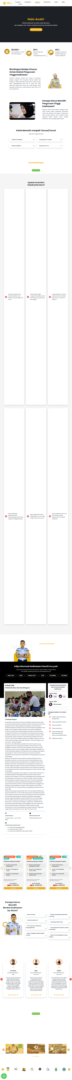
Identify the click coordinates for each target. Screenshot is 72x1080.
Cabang (37, 2)
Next (71, 868)
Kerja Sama (47, 2)
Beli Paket (13, 888)
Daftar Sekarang (36, 29)
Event (20, 4)
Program (17, 2)
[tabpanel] (13, 978)
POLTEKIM (53, 675)
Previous (2, 979)
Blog (63, 2)
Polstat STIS (32, 675)
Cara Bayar (27, 2)
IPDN (20, 675)
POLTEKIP (64, 675)
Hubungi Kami (36, 170)
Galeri (56, 2)
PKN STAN (11, 675)
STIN (42, 675)
